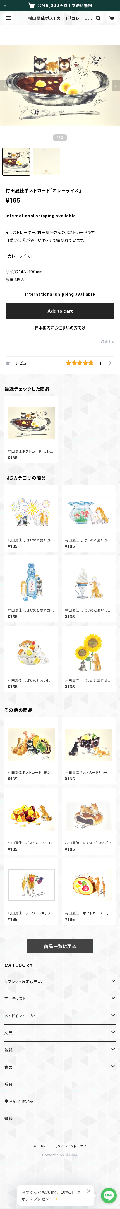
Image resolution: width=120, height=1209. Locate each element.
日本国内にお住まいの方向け (60, 327)
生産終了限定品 (18, 1101)
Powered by (54, 1155)
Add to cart (60, 311)
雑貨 (8, 1050)
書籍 (8, 1118)
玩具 (8, 1084)
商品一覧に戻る (60, 946)
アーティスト (15, 998)
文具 (8, 1032)
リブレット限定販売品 (23, 981)
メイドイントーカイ (20, 1015)
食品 (8, 1067)
